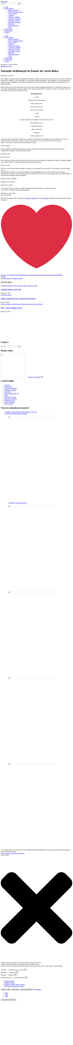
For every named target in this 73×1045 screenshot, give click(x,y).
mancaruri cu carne (6, 275)
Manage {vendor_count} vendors (15, 984)
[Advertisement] (36, 325)
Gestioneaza (15, 989)
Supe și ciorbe (12, 13)
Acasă (6, 7)
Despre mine (8, 31)
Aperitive (11, 15)
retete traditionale (57, 275)
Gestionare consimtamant (9, 999)
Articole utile (8, 29)
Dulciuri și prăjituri (14, 17)
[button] (36, 908)
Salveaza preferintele (27, 989)
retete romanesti (47, 275)
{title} (6, 993)
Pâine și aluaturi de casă (15, 12)
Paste (10, 27)
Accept (3, 989)
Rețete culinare (9, 8)
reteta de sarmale (17, 275)
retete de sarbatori (37, 275)
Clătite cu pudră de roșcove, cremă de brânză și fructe (18, 298)
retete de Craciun (27, 275)
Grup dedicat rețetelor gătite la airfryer (16, 413)
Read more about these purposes (14, 986)
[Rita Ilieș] (4, 1)
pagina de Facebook (31, 198)
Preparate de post (13, 25)
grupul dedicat (45, 198)
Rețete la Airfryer (13, 10)
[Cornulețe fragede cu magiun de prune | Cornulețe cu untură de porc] (16, 278)
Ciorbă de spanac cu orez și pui (11, 289)
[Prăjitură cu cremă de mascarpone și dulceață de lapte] (5, 278)
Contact (7, 32)
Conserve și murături (14, 19)
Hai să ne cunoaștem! (34, 377)
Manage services (10, 983)
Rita (4, 276)
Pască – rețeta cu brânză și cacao (11, 308)
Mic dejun (11, 24)
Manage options (9, 981)
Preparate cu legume (14, 22)
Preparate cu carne (13, 20)
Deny (8, 989)
